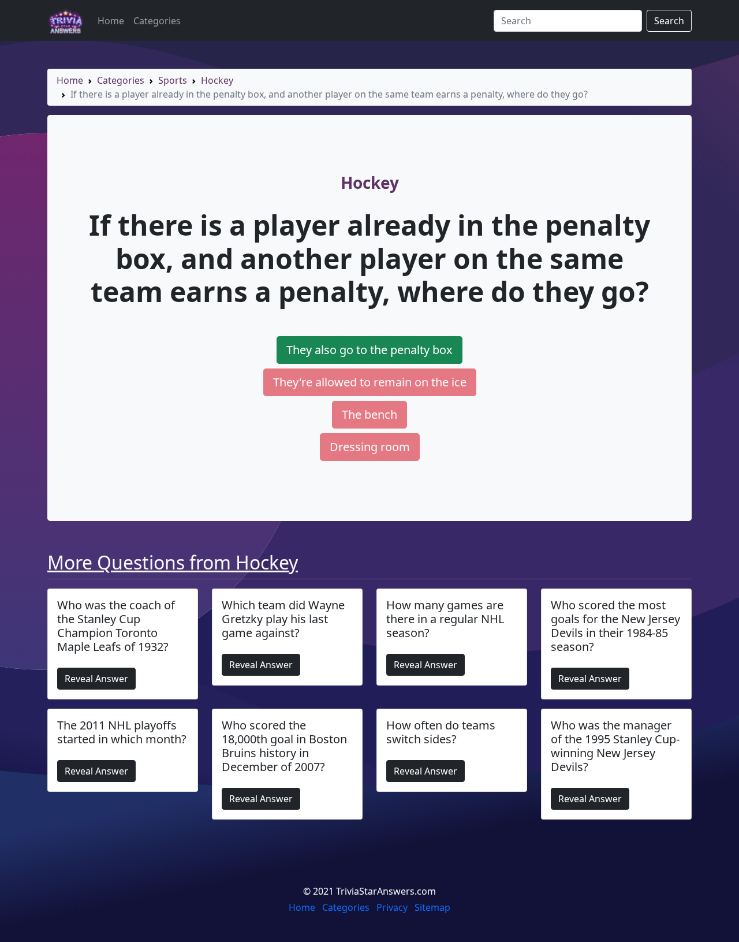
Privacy (392, 907)
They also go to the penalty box (369, 350)
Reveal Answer (96, 678)
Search (669, 20)
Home (111, 20)
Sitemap (432, 907)
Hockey (217, 80)
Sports (172, 80)
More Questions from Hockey (172, 562)
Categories (157, 20)
